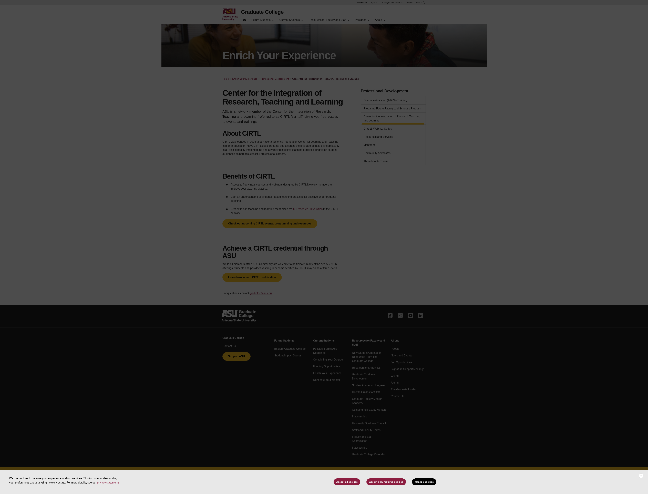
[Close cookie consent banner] (641, 476)
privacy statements (108, 482)
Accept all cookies (347, 481)
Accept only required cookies (386, 481)
